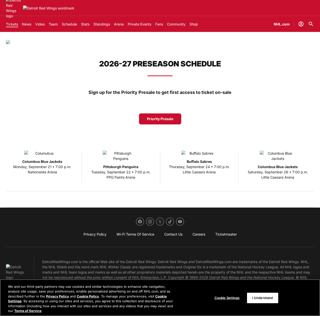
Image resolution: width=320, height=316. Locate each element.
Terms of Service (28, 311)
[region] (160, 297)
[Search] (311, 24)
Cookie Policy (88, 296)
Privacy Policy (57, 296)
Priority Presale (160, 119)
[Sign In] (301, 24)
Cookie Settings (227, 298)
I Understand (262, 298)
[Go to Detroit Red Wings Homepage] (48, 8)
